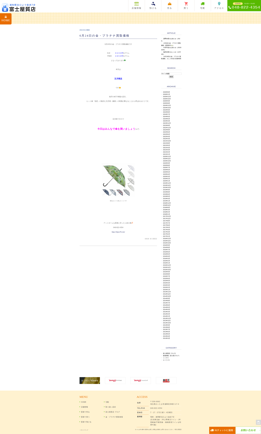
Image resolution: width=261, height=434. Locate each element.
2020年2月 (166, 178)
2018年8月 (166, 207)
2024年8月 (166, 112)
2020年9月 (166, 163)
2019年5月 (166, 196)
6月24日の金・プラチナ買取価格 (105, 35)
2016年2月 (166, 261)
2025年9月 (166, 101)
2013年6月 (166, 331)
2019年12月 (167, 183)
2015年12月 (167, 265)
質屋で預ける (86, 422)
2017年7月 (166, 223)
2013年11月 (167, 320)
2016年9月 (166, 245)
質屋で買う (85, 417)
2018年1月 (166, 214)
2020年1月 (166, 181)
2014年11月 (167, 294)
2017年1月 (166, 236)
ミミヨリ (166, 358)
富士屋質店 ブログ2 (169, 353)
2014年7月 (166, 303)
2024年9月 (166, 110)
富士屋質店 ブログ (113, 412)
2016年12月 (167, 238)
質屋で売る (85, 412)
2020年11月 (167, 158)
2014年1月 (166, 316)
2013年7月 (166, 329)
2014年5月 (166, 307)
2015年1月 (166, 289)
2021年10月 (167, 141)
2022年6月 (166, 132)
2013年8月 (166, 327)
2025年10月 (167, 99)
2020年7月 (166, 167)
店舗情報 (84, 407)
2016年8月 (166, 247)
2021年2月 (166, 152)
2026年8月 (166, 92)
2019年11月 (167, 185)
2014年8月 (166, 300)
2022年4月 (166, 136)
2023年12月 (167, 123)
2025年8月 (166, 103)
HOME (83, 402)
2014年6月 (166, 305)
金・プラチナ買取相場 (114, 417)
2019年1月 (166, 201)
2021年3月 (166, 150)
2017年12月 (167, 216)
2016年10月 (167, 243)
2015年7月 (166, 276)
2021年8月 (166, 143)
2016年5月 (166, 254)
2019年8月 (166, 192)
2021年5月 (166, 145)
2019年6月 (166, 194)
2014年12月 (167, 292)
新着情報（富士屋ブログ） (171, 355)
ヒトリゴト (166, 360)
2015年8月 (166, 274)
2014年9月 (166, 298)
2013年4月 (166, 336)
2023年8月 (166, 125)
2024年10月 (167, 107)
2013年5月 (166, 334)
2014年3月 (166, 312)
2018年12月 (167, 203)
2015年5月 (166, 280)
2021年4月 (166, 147)
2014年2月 (166, 314)
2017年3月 (166, 232)
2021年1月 (166, 154)
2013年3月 (166, 338)
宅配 (107, 402)
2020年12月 (167, 156)
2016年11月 (167, 241)
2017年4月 (166, 229)
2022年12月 (167, 127)
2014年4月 (166, 309)
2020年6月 (166, 170)
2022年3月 (166, 138)
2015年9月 (166, 272)
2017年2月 (166, 234)
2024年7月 (166, 114)
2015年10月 (167, 269)
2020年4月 (166, 174)
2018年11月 (167, 205)
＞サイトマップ (84, 430)
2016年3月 (166, 258)
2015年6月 (166, 278)
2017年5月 (166, 227)
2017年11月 (167, 218)
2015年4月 (166, 283)
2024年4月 (166, 121)
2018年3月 (166, 209)
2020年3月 (166, 176)
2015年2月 (166, 287)
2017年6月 (166, 225)
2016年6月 (166, 252)
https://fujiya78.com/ (118, 232)
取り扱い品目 (111, 407)
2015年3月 (166, 285)
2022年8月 (166, 130)
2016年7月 (166, 249)
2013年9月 (166, 325)
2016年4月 (166, 256)
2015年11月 (167, 267)
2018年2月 (166, 212)
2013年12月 (167, 318)
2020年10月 (167, 161)
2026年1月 (166, 94)
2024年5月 (166, 119)
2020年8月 (166, 165)
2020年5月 (166, 172)
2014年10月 (167, 296)
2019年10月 (167, 187)
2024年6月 (166, 116)
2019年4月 (166, 198)
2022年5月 (166, 134)
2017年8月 (166, 221)
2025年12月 (167, 96)
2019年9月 (166, 189)
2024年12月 (167, 105)
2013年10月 (167, 323)
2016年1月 (166, 263)
